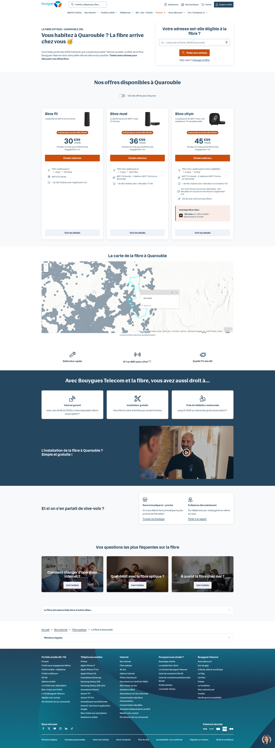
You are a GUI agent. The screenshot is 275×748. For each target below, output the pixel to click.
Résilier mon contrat (51, 697)
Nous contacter (123, 739)
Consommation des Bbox (131, 705)
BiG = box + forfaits (144, 12)
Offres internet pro (128, 677)
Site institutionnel (206, 689)
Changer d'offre (201, 60)
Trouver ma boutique (154, 519)
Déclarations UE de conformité (134, 693)
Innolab (201, 693)
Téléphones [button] (125, 12)
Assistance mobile (89, 717)
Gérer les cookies (101, 739)
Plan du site (143, 739)
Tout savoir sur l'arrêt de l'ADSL (134, 681)
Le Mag (201, 673)
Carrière (201, 677)
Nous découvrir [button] (176, 12)
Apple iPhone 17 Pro (90, 669)
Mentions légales (49, 739)
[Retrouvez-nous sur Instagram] (60, 729)
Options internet (127, 673)
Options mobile (48, 681)
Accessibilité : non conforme (169, 739)
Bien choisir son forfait (52, 689)
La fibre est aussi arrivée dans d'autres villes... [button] (68, 610)
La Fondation (204, 685)
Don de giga (203, 665)
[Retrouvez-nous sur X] (49, 729)
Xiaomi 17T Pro (87, 697)
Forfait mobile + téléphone (54, 669)
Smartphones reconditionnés (94, 701)
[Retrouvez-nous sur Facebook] (43, 729)
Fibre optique (79, 629)
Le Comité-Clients (167, 689)
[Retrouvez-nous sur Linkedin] (66, 729)
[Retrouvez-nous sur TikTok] (72, 729)
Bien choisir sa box (128, 685)
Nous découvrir (205, 661)
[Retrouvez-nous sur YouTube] (54, 729)
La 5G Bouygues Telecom (53, 693)
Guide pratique (165, 685)
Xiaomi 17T (85, 693)
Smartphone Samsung (91, 677)
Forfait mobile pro (50, 673)
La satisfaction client (168, 665)
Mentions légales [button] (53, 637)
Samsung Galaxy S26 (90, 681)
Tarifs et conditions (224, 739)
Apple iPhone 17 (88, 665)
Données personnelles (75, 739)
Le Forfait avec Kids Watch (54, 685)
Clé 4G (45, 677)
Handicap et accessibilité (209, 697)
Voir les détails (72, 232)
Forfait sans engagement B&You (56, 665)
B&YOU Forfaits (74, 12)
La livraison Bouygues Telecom (173, 669)
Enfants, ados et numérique (210, 669)
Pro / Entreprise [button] (195, 12)
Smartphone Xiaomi (90, 689)
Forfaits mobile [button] (108, 12)
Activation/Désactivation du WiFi (135, 709)
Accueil (45, 629)
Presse (201, 681)
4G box (123, 669)
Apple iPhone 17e (88, 673)
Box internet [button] (90, 12)
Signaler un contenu (199, 739)
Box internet (60, 629)
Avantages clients (167, 661)
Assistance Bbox (127, 689)
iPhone (84, 661)
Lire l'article (72, 585)
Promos (159, 12)
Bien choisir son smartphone (94, 713)
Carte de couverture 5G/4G (171, 673)
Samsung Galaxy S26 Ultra (93, 685)
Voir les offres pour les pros (142, 95)
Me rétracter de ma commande (56, 701)
